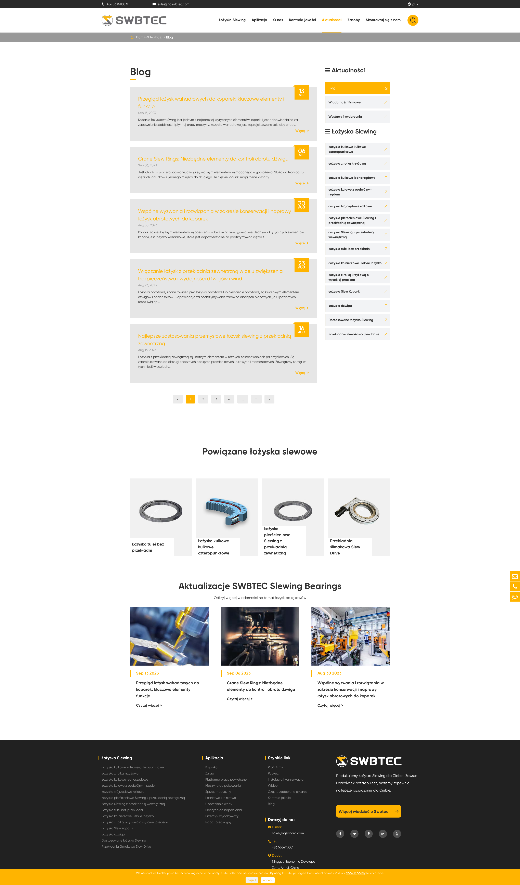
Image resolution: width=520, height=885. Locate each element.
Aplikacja (259, 20)
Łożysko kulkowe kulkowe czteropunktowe (347, 149)
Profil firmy (275, 767)
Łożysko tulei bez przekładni (349, 249)
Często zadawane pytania (287, 792)
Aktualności (331, 20)
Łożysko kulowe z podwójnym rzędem (350, 192)
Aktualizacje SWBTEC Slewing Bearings (260, 585)
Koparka (211, 767)
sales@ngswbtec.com (171, 4)
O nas (278, 20)
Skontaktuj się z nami (383, 20)
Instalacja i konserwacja (285, 779)
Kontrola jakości (302, 20)
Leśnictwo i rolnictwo (220, 798)
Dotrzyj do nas (281, 819)
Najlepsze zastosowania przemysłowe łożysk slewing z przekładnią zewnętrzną (214, 339)
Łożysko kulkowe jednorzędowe (351, 178)
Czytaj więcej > (149, 705)
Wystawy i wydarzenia (345, 116)
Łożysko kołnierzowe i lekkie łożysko (355, 263)
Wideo (273, 785)
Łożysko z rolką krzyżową (347, 163)
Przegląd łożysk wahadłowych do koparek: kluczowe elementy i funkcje (211, 102)
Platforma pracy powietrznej (226, 779)
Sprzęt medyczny (218, 792)
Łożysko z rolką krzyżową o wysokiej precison (348, 277)
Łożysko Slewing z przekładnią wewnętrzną (351, 234)
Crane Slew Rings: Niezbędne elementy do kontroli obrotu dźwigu (213, 159)
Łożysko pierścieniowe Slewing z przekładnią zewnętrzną (352, 220)
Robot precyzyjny (218, 822)
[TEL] (515, 586)
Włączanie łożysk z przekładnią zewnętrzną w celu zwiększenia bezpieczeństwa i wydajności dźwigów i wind (210, 275)
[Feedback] (515, 597)
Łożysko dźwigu (340, 306)
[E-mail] (515, 576)
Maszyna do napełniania (223, 810)
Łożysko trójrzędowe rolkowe (350, 206)
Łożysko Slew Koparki (344, 291)
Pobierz (273, 773)
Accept (268, 880)
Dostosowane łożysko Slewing (350, 320)
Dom (139, 37)
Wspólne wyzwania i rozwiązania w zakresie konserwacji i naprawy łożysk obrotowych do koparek (214, 215)
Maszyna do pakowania (223, 785)
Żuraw (209, 773)
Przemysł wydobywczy (221, 816)
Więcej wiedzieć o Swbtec (369, 811)
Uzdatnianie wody (218, 804)
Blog (169, 37)
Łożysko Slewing (232, 20)
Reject (252, 880)
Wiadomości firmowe (344, 102)
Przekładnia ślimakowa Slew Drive (353, 334)
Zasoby (354, 20)
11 (256, 399)
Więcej (300, 131)
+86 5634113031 (115, 4)
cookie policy (355, 873)
